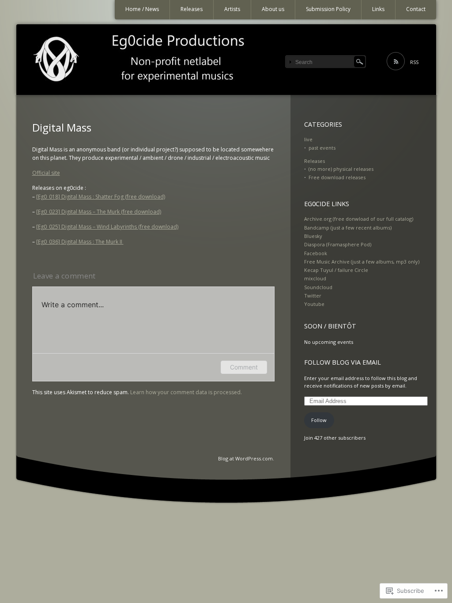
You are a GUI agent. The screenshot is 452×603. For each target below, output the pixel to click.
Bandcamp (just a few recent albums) (348, 227)
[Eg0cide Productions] (226, 60)
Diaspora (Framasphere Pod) (337, 244)
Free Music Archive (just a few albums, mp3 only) (361, 261)
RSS (414, 62)
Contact (416, 9)
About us (273, 9)
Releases (192, 9)
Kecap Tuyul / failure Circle (336, 270)
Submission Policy (328, 9)
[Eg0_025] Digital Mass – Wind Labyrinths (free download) (107, 226)
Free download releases (337, 177)
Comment (244, 367)
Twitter (312, 295)
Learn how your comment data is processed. (186, 392)
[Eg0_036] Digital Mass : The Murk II (80, 241)
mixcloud (315, 278)
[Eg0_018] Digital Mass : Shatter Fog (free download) (100, 196)
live (308, 139)
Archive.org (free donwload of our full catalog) (358, 218)
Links (378, 9)
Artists (232, 9)
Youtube (314, 304)
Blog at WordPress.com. (246, 458)
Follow (319, 420)
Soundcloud (318, 287)
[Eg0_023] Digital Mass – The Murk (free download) (98, 211)
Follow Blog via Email (342, 362)
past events (322, 147)
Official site (46, 173)
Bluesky (313, 236)
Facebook (315, 253)
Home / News (142, 9)
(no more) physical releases (341, 169)
